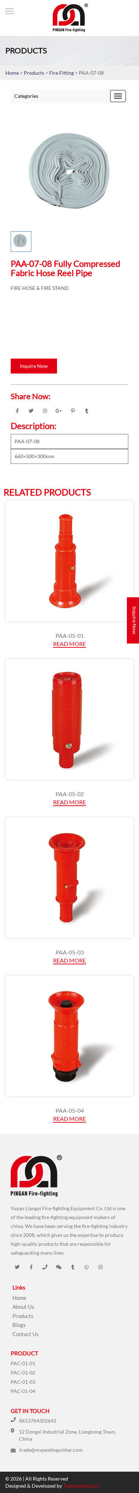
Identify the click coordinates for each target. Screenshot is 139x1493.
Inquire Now (34, 366)
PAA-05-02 (70, 793)
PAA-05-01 (70, 635)
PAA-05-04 (70, 1110)
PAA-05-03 (70, 952)
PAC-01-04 (23, 1391)
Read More (69, 643)
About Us (23, 1306)
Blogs (19, 1325)
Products (34, 73)
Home (12, 73)
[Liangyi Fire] (67, 18)
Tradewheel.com (81, 1486)
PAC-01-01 (23, 1363)
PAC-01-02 (23, 1373)
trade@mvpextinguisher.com (51, 1450)
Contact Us (25, 1334)
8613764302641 (37, 1421)
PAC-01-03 (23, 1382)
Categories (26, 96)
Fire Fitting (62, 73)
